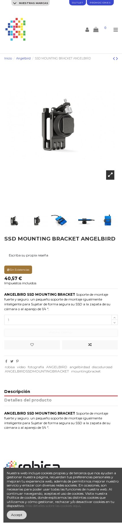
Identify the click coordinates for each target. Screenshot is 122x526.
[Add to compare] (90, 344)
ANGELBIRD (56, 367)
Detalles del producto (28, 400)
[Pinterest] (17, 361)
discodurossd (102, 367)
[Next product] (117, 58)
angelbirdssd (80, 367)
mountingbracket (86, 371)
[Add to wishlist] (32, 344)
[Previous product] (114, 58)
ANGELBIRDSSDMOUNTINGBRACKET (37, 371)
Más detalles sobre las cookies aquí (53, 506)
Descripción (17, 392)
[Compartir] (6, 361)
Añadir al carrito (60, 332)
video (21, 367)
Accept (16, 515)
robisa (10, 367)
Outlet (77, 2)
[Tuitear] (11, 361)
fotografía (36, 367)
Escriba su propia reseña (28, 255)
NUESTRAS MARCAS (33, 3)
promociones (100, 2)
